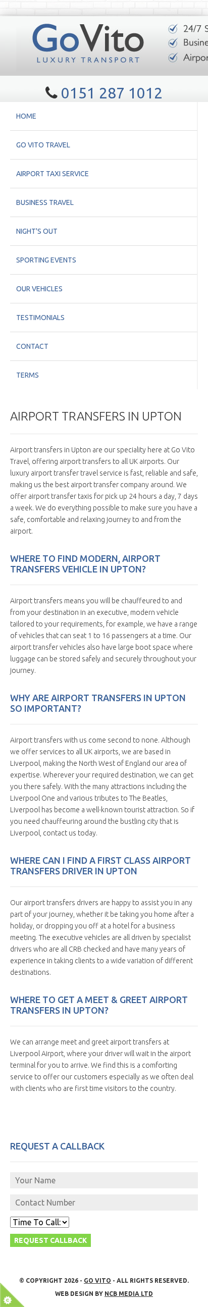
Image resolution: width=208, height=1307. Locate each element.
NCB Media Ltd (129, 1293)
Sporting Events (46, 260)
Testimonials (40, 317)
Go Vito (97, 1280)
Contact (32, 346)
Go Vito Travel (43, 145)
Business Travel (45, 202)
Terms (27, 375)
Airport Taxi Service (52, 174)
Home (26, 116)
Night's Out (37, 231)
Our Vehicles (39, 289)
